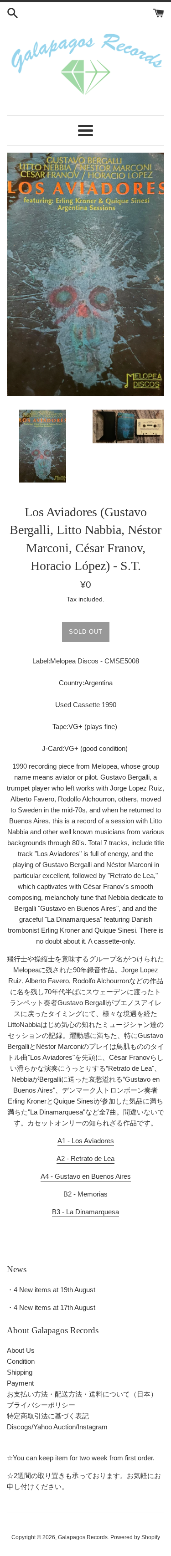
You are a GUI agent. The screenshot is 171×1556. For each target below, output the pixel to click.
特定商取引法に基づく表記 (48, 1416)
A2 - (85, 1158)
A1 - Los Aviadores (85, 1141)
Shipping (19, 1372)
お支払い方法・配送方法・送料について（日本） (82, 1394)
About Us (21, 1350)
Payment (20, 1383)
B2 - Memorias (85, 1194)
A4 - (86, 1176)
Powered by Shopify (135, 1537)
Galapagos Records (83, 1537)
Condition (21, 1361)
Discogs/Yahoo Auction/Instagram (57, 1427)
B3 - (85, 1212)
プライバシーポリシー (41, 1405)
